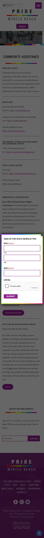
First (5, 252)
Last (5, 262)
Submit (10, 296)
